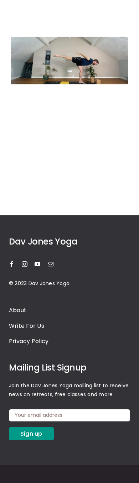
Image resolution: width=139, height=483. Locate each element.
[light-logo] (34, 9)
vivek (23, 177)
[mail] (50, 264)
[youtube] (37, 264)
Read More (24, 186)
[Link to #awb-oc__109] (123, 14)
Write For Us (26, 326)
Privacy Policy (28, 341)
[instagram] (81, 14)
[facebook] (12, 264)
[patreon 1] (100, 13)
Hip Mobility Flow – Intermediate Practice (60, 106)
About (17, 310)
